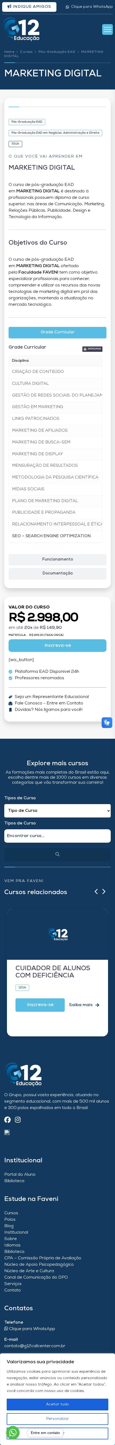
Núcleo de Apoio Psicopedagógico (39, 1265)
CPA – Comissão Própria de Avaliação (42, 1258)
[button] (92, 349)
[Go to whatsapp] (13, 1432)
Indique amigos (31, 7)
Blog (9, 1226)
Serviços (13, 1284)
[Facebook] (7, 1120)
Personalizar (57, 1419)
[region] (57, 1399)
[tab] (57, 332)
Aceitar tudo (57, 1404)
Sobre (10, 1239)
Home (9, 52)
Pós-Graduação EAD (57, 52)
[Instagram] (18, 1120)
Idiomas (12, 1245)
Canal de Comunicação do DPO (36, 1277)
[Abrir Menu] (107, 29)
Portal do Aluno (20, 1175)
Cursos (26, 52)
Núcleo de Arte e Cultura (29, 1271)
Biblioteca (14, 1181)
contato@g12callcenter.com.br (34, 1346)
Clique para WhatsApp (92, 7)
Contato (12, 1290)
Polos (10, 1220)
